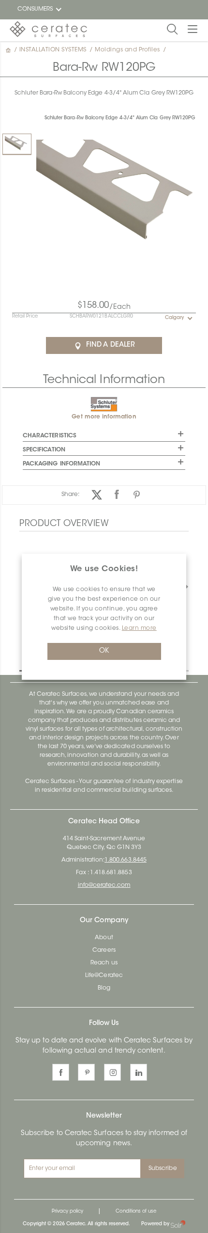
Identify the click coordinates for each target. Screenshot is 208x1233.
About (104, 938)
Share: (70, 494)
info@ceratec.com (104, 885)
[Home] (9, 50)
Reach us (103, 963)
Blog (104, 988)
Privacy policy (68, 1211)
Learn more (139, 628)
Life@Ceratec (104, 975)
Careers (103, 950)
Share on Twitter (97, 495)
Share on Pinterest (137, 495)
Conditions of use (136, 1211)
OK (104, 651)
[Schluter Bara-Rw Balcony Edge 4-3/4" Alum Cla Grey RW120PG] (17, 144)
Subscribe (163, 1168)
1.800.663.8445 (125, 860)
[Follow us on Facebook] (60, 1072)
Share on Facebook (117, 495)
